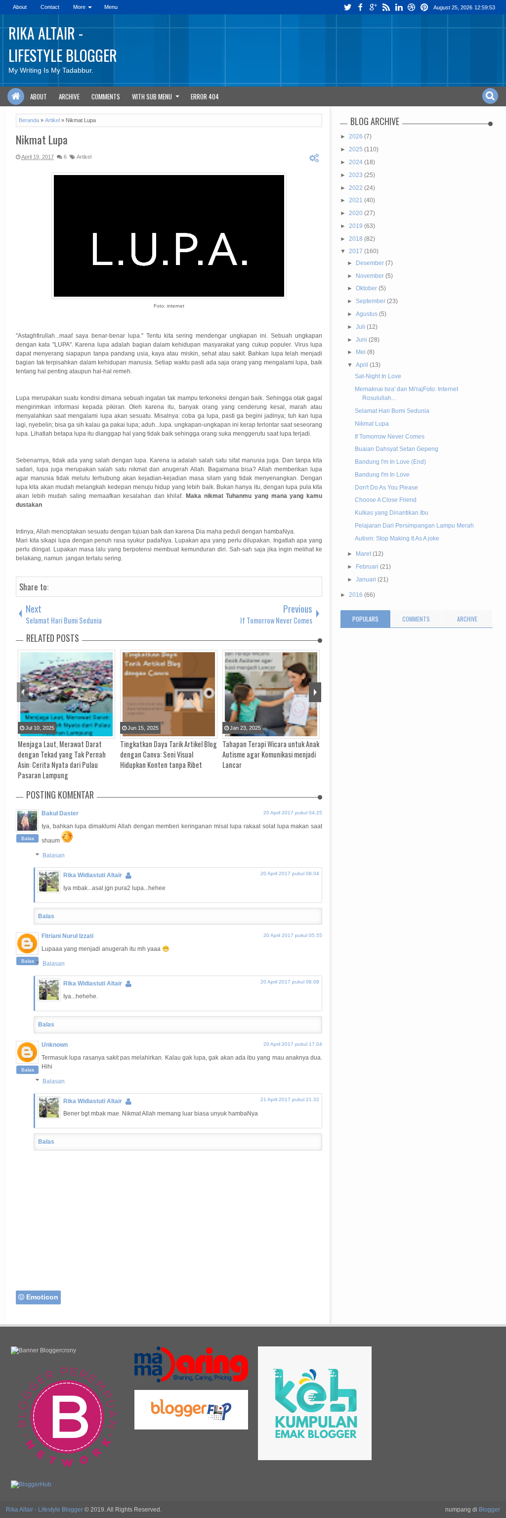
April (363, 364)
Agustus (367, 314)
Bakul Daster (60, 813)
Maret (364, 553)
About (20, 7)
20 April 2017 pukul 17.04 (292, 1044)
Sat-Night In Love (378, 376)
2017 (356, 251)
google (373, 7)
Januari (367, 579)
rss (386, 7)
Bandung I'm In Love (382, 474)
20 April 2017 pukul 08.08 (289, 981)
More (79, 7)
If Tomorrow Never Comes (389, 436)
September (371, 301)
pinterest (424, 7)
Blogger (489, 1509)
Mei (361, 352)
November (370, 275)
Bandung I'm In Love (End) (390, 461)
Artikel (84, 157)
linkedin (398, 7)
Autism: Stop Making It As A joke (397, 538)
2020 (356, 213)
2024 (356, 162)
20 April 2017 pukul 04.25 (292, 812)
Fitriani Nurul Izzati (67, 936)
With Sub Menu (152, 96)
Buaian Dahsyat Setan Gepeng (396, 449)
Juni (362, 339)
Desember (370, 263)
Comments (105, 96)
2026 (356, 136)
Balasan (53, 855)
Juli (361, 326)
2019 (356, 226)
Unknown (55, 1044)
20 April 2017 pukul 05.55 (292, 935)
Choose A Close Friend (386, 499)
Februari (368, 566)
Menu (111, 7)
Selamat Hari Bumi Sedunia (392, 410)
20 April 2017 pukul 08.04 (289, 873)
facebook (360, 7)
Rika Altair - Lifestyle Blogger (62, 44)
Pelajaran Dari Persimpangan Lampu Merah (414, 525)
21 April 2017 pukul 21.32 (289, 1099)
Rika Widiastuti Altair (92, 875)
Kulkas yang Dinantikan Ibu (391, 512)
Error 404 (205, 96)
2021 (356, 200)
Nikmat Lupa (42, 139)
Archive (69, 96)
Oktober (367, 288)
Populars (365, 619)
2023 (356, 175)
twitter (347, 7)
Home (15, 96)
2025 (356, 149)
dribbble (411, 7)
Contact (50, 7)
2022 (356, 187)
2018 (356, 238)
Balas (27, 838)
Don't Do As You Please (386, 487)
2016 (356, 594)
